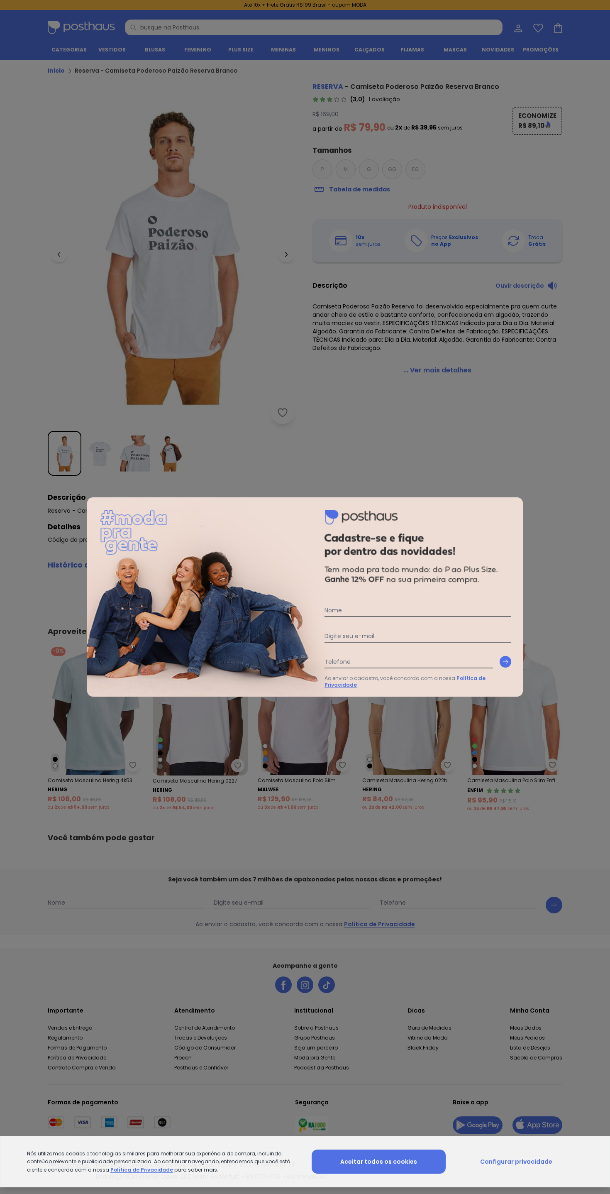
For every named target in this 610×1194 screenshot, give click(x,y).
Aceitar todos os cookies (378, 1161)
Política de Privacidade (141, 1169)
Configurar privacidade (516, 1161)
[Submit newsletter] (505, 662)
